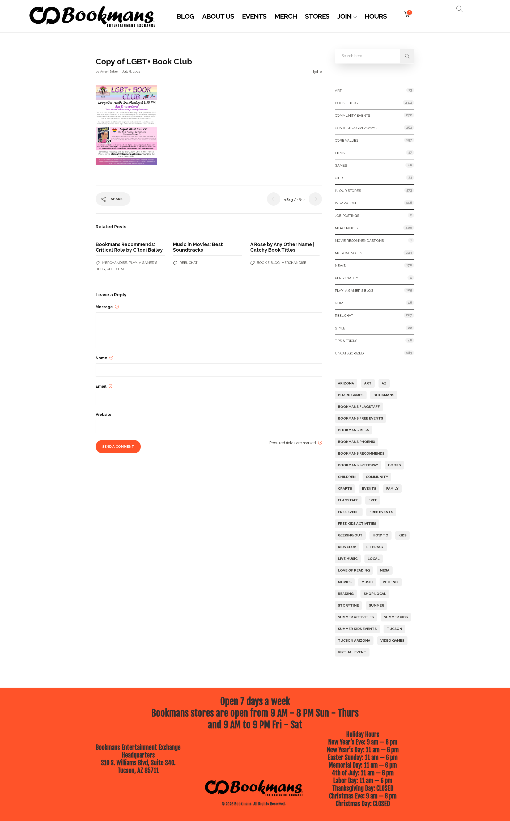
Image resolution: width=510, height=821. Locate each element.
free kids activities (357, 524)
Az (384, 383)
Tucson (394, 629)
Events (254, 16)
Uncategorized (349, 353)
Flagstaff (348, 500)
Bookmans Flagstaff (359, 407)
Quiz (339, 303)
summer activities (356, 617)
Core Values (346, 140)
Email (101, 386)
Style (340, 328)
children (347, 477)
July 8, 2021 (131, 71)
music (367, 582)
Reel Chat (116, 269)
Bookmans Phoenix (356, 442)
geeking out (350, 535)
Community (377, 477)
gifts (339, 178)
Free (372, 500)
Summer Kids (396, 617)
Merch (285, 16)
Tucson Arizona (354, 640)
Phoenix (390, 582)
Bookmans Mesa (353, 430)
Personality (346, 278)
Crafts (345, 488)
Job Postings (347, 216)
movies (344, 582)
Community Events (352, 115)
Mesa (384, 570)
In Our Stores (348, 191)
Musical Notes (348, 253)
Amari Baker (109, 71)
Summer (376, 605)
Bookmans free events (360, 418)
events (369, 488)
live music (348, 559)
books (394, 465)
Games (341, 165)
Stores (317, 16)
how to (380, 535)
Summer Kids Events (357, 629)
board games (350, 395)
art (368, 383)
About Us (218, 16)
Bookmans (383, 395)
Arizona (346, 383)
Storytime (348, 605)
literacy (375, 547)
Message (105, 307)
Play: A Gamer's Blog (354, 291)
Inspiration (345, 203)
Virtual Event (352, 652)
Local (374, 559)
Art (338, 90)
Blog (185, 16)
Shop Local (375, 594)
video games (392, 640)
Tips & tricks (346, 341)
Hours (375, 16)
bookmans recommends (361, 453)
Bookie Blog (268, 263)
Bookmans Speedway (358, 465)
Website (104, 414)
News (340, 266)
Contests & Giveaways (355, 128)
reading (346, 594)
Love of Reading (354, 570)
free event (348, 512)
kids (402, 535)
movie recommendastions (359, 241)
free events (381, 512)
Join (344, 16)
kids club (347, 547)
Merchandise (114, 263)
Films (340, 153)
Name (102, 358)
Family (392, 488)
